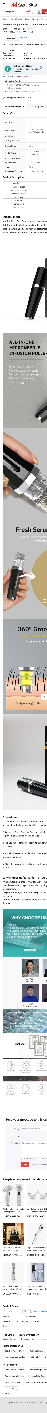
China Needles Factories (14, 1369)
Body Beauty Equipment (14, 1351)
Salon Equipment (36, 1351)
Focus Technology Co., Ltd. (33, 1403)
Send (25, 1164)
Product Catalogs (39, 1311)
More (5, 1393)
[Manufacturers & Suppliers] (23, 4)
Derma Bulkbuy (11, 1388)
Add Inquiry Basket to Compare (18, 97)
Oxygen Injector (32, 1321)
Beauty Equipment (31, 19)
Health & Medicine (16, 19)
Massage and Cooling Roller (14, 1321)
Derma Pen (7, 1316)
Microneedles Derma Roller (36, 1382)
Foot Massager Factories (15, 1376)
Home (5, 19)
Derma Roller (31, 1316)
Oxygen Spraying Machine (15, 1357)
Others (5, 1326)
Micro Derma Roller (12, 1382)
